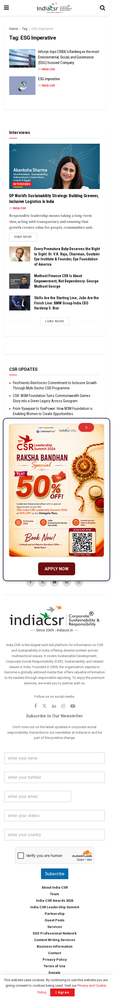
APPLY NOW (57, 568)
